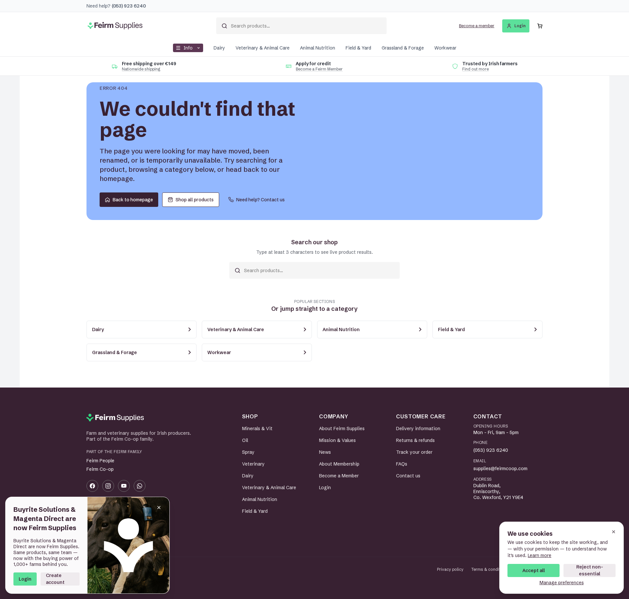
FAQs (401, 464)
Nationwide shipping (141, 69)
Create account (55, 578)
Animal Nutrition (317, 48)
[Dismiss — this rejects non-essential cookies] (613, 531)
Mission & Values (337, 440)
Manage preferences (562, 583)
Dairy (219, 48)
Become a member (476, 25)
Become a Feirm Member (319, 69)
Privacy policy (450, 569)
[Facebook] (92, 486)
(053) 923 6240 (490, 450)
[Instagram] (108, 486)
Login (25, 579)
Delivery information (418, 428)
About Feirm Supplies (342, 428)
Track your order (414, 452)
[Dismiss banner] (159, 507)
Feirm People (100, 461)
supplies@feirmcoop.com (500, 468)
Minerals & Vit (257, 428)
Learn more (539, 555)
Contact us (408, 476)
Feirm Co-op (100, 469)
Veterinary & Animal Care (263, 48)
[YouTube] (124, 486)
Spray (248, 452)
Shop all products (195, 200)
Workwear (445, 48)
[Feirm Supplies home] (115, 418)
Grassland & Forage (403, 48)
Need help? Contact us (260, 200)
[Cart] (540, 26)
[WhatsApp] (139, 486)
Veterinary (253, 464)
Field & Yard (358, 48)
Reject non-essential (589, 570)
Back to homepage (133, 200)
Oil (245, 440)
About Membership (339, 464)
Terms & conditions (489, 569)
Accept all (534, 570)
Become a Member (339, 476)
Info (188, 48)
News (325, 452)
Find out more (475, 69)
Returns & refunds (415, 440)
